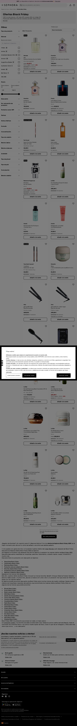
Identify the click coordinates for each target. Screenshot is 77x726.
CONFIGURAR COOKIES (13, 375)
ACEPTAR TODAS (63, 375)
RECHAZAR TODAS (29, 375)
